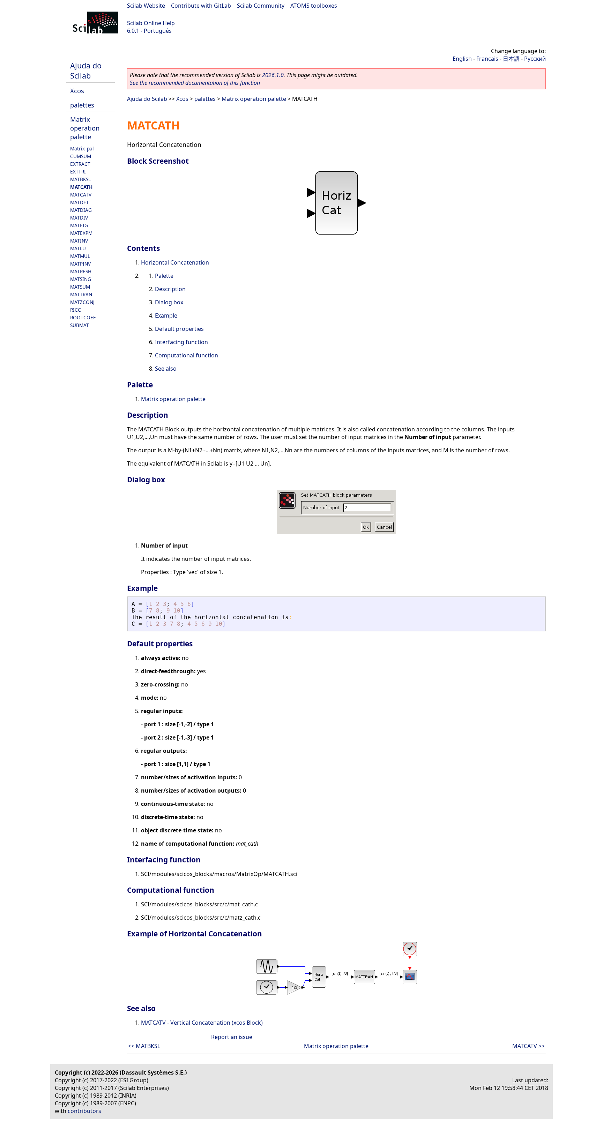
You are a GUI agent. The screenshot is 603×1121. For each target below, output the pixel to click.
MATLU (78, 248)
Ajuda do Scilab (86, 70)
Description (170, 289)
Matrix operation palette (84, 128)
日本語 (511, 58)
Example (166, 315)
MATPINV (80, 263)
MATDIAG (81, 210)
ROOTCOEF (83, 317)
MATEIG (79, 225)
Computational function (186, 355)
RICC (75, 309)
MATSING (80, 279)
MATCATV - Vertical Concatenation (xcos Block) (202, 1022)
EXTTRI (78, 171)
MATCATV (80, 194)
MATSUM (80, 286)
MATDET (79, 202)
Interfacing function (181, 342)
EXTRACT (80, 164)
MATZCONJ (82, 302)
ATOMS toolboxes (313, 5)
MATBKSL (80, 179)
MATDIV (79, 217)
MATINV (79, 240)
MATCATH (81, 187)
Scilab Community (260, 5)
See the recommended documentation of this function (195, 83)
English (462, 58)
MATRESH (80, 271)
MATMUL (80, 256)
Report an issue (231, 1037)
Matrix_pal (82, 148)
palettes (82, 105)
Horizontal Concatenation (175, 262)
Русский (535, 58)
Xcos (77, 90)
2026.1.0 (273, 75)
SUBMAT (79, 325)
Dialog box (169, 302)
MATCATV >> (528, 1046)
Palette (164, 276)
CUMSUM (80, 156)
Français (487, 58)
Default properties (179, 329)
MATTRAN (81, 294)
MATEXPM (81, 233)
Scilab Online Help (151, 23)
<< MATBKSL (144, 1046)
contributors (84, 1111)
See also (166, 368)
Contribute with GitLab (201, 5)
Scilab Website (146, 5)
